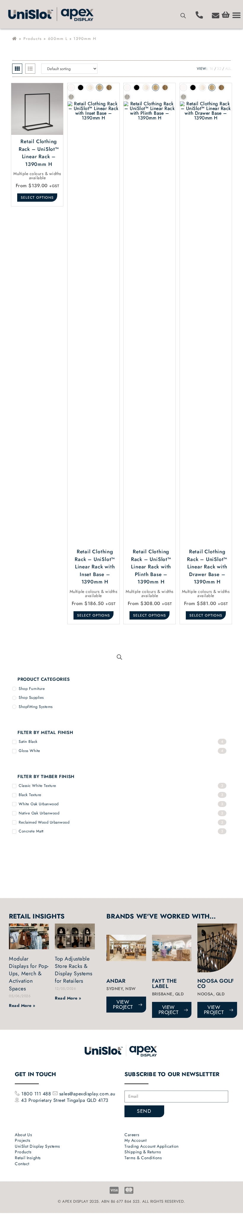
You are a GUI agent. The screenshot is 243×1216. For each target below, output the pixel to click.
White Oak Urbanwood (39, 804)
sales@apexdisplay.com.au (87, 1093)
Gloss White (29, 750)
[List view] (30, 69)
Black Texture (30, 795)
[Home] (14, 38)
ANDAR (115, 981)
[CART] (226, 15)
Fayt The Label (164, 983)
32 (219, 68)
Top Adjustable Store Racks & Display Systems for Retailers (73, 970)
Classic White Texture (37, 785)
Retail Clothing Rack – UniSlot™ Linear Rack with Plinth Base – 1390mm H (151, 566)
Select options (37, 197)
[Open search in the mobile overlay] (183, 15)
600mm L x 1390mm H (72, 38)
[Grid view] (17, 69)
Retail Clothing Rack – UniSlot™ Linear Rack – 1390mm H (39, 153)
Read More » (22, 1005)
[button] (236, 15)
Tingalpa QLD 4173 (87, 1100)
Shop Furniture (32, 688)
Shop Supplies (31, 697)
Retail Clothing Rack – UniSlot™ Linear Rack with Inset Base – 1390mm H (95, 566)
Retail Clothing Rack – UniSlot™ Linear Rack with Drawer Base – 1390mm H (207, 566)
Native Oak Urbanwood (39, 813)
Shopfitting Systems (36, 706)
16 (211, 68)
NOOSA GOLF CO (215, 983)
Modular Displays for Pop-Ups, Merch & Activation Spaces (29, 973)
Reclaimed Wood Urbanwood (44, 822)
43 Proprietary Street (44, 1100)
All (228, 68)
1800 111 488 (35, 1093)
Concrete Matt (31, 831)
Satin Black (28, 741)
